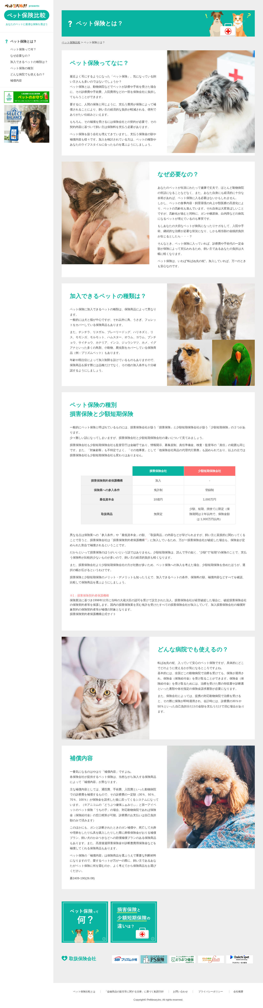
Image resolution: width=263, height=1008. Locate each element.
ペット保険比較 (71, 42)
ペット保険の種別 (21, 68)
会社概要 (238, 991)
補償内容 (16, 80)
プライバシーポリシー (211, 991)
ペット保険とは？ (23, 41)
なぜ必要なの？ (20, 55)
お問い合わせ (180, 991)
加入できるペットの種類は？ (29, 61)
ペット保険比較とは (84, 991)
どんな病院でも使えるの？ (27, 74)
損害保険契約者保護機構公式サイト (93, 614)
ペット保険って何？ (23, 49)
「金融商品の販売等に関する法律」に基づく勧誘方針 (134, 991)
